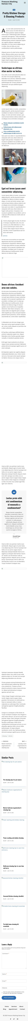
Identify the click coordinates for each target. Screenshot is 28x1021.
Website (4, 988)
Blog (4, 1009)
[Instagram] (17, 1019)
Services (14, 1006)
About (21, 1006)
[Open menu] (24, 2)
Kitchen (10, 736)
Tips (14, 9)
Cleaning (4, 736)
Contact (22, 1009)
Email (4, 981)
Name (4, 974)
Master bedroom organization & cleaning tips (7, 744)
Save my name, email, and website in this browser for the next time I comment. (13, 992)
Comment (5, 953)
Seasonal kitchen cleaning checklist (13, 896)
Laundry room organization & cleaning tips (22, 744)
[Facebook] (10, 1019)
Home (7, 1006)
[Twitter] (14, 1019)
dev (11, 20)
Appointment (13, 1009)
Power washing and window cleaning (13, 838)
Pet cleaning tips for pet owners (12, 780)
